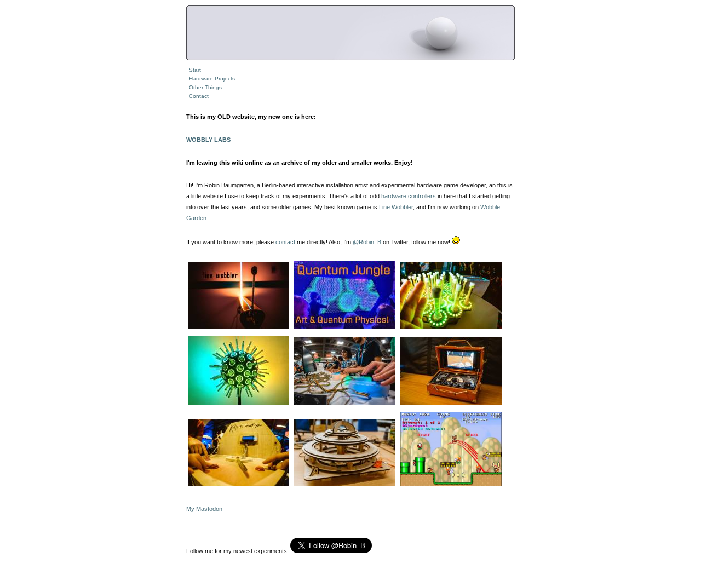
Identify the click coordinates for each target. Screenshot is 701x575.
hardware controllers (408, 196)
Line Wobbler (396, 207)
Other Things (205, 87)
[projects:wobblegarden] (451, 328)
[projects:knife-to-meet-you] (238, 485)
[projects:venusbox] (451, 404)
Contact (199, 96)
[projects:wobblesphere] (238, 404)
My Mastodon (204, 508)
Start (195, 70)
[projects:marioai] (451, 485)
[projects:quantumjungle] (344, 328)
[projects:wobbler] (238, 328)
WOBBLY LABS (208, 139)
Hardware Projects (212, 79)
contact (285, 242)
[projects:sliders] (344, 404)
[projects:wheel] (344, 485)
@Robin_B (367, 242)
